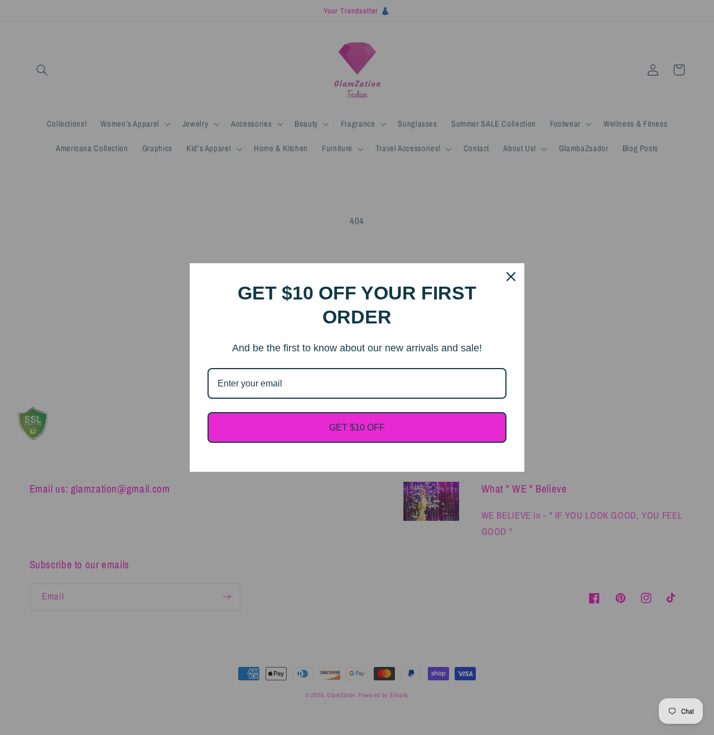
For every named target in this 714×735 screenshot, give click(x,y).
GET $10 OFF (357, 427)
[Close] (511, 276)
